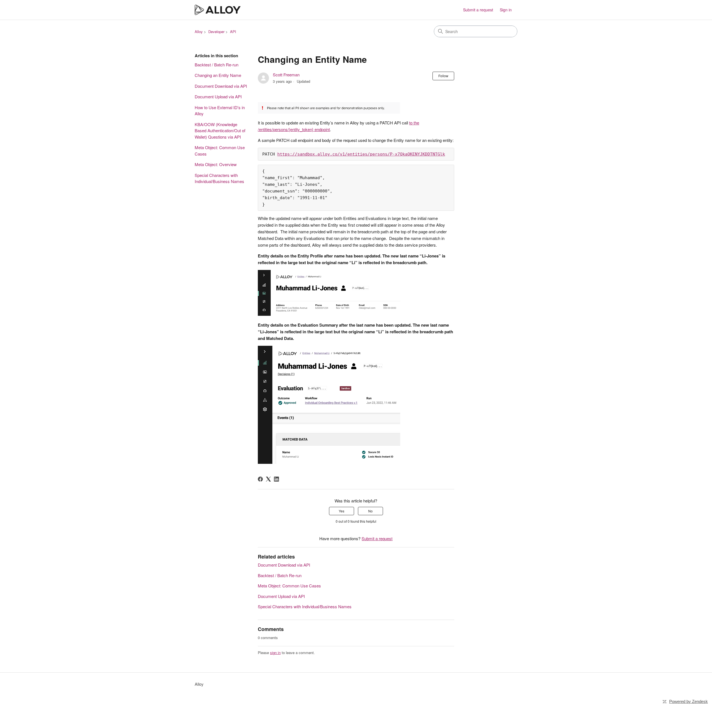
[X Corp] (268, 479)
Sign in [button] (506, 9)
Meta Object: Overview (216, 164)
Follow (443, 75)
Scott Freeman (286, 74)
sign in (275, 652)
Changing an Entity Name (218, 75)
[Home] (218, 10)
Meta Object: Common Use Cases (220, 150)
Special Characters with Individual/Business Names (219, 178)
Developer (216, 31)
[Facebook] (260, 479)
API (233, 31)
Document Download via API (221, 86)
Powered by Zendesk (688, 701)
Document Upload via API (218, 96)
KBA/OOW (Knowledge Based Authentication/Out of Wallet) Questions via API (220, 130)
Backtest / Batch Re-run (216, 64)
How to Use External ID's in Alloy (220, 110)
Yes (341, 511)
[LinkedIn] (276, 479)
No (370, 511)
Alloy (199, 31)
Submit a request (478, 9)
